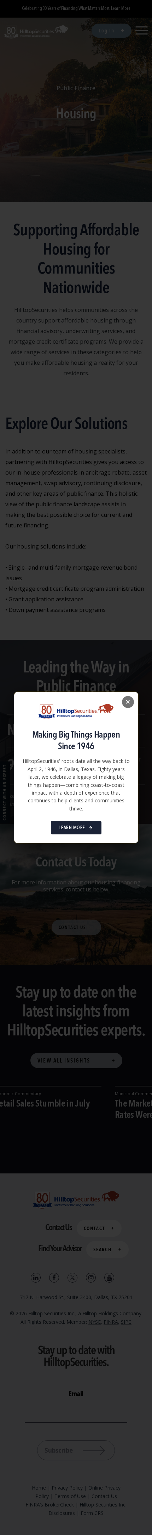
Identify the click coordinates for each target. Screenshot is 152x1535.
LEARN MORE (72, 827)
